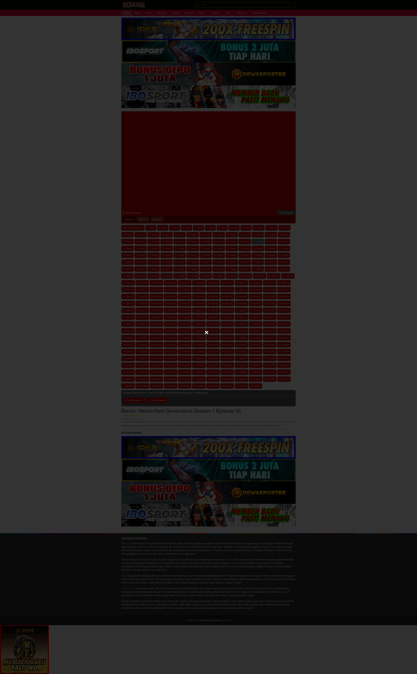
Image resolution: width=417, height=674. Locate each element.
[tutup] (206, 332)
